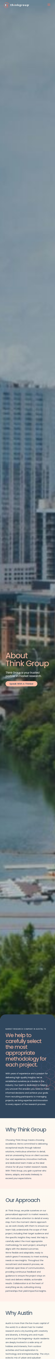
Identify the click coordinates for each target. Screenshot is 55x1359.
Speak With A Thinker (21, 683)
